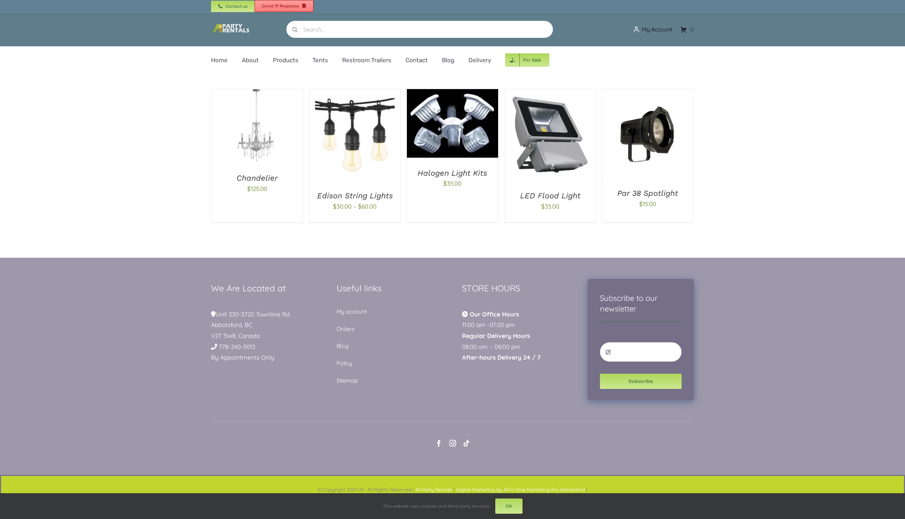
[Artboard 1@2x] (231, 25)
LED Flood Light (550, 195)
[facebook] (439, 443)
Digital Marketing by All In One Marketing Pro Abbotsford (520, 489)
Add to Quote (242, 127)
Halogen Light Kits (452, 173)
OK (509, 506)
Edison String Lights (355, 195)
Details (282, 127)
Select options (339, 136)
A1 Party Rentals (433, 489)
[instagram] (452, 443)
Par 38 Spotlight (647, 193)
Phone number (622, 333)
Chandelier (257, 178)
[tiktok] (466, 443)
